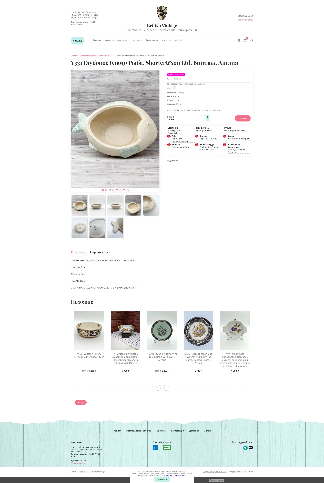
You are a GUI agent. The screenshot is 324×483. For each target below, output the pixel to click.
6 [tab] (120, 190)
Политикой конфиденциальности (173, 475)
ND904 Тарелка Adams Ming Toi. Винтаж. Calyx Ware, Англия (162, 356)
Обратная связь (245, 19)
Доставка (166, 40)
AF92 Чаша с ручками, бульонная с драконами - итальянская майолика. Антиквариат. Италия (125, 358)
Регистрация (152, 40)
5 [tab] (117, 190)
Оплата (178, 40)
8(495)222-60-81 (245, 16)
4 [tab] (113, 190)
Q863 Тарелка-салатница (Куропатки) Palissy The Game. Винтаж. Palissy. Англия (198, 358)
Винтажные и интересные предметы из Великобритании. (162, 30)
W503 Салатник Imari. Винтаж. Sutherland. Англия (89, 355)
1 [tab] (103, 190)
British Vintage (162, 25)
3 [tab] (110, 190)
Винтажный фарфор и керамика (95, 55)
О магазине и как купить (116, 40)
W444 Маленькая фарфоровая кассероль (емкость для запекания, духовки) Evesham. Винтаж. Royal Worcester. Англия (235, 359)
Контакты (137, 40)
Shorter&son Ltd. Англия (194, 84)
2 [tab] (106, 190)
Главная (97, 40)
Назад (80, 402)
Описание (78, 252)
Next (166, 388)
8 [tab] (127, 190)
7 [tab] (124, 190)
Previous (158, 388)
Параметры (99, 252)
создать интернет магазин (214, 471)
